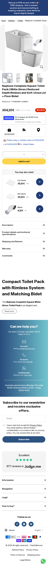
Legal (4, 497)
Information (8, 480)
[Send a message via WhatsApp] (43, 561)
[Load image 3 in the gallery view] (29, 78)
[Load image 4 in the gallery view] (40, 78)
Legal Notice (25, 560)
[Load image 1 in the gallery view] (7, 78)
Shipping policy (33, 555)
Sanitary (11, 20)
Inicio (4, 20)
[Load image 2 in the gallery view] (18, 78)
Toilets (20, 20)
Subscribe (23, 439)
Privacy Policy (36, 425)
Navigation (7, 488)
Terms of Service (17, 555)
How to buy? (8, 506)
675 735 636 (28, 362)
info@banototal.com (27, 349)
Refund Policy (18, 550)
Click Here (28, 375)
